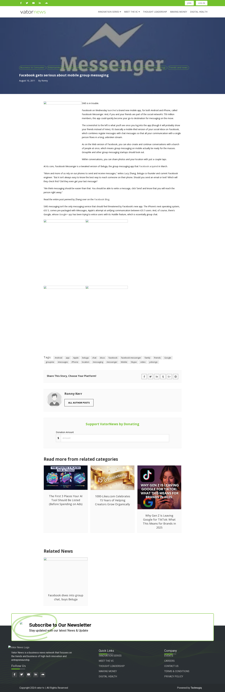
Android (58, 357)
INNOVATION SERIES (110, 655)
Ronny (44, 80)
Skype (134, 362)
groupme (50, 362)
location (85, 362)
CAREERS (169, 660)
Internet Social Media (97, 67)
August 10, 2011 (27, 80)
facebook (113, 357)
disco (102, 357)
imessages (63, 362)
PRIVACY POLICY (173, 676)
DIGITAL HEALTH (108, 676)
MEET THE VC (106, 660)
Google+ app (65, 214)
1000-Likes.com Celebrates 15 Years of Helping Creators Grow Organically (112, 500)
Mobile (124, 362)
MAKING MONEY (108, 671)
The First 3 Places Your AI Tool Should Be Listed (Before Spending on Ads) (65, 500)
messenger (112, 362)
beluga (85, 357)
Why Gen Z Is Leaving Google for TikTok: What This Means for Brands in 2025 (159, 521)
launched (112, 110)
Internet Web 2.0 (121, 67)
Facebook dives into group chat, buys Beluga (65, 597)
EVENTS (168, 655)
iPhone (75, 362)
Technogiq (196, 687)
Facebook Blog (101, 199)
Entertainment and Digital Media (65, 67)
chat (94, 357)
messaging (98, 362)
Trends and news (178, 67)
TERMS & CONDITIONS (176, 671)
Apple (76, 357)
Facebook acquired (148, 166)
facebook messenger (131, 357)
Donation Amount (65, 432)
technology (160, 67)
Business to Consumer (33, 67)
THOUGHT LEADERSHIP (112, 666)
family (147, 357)
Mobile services (141, 67)
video (143, 362)
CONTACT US (171, 666)
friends (157, 357)
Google (167, 357)
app (67, 357)
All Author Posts (79, 402)
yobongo (153, 362)
